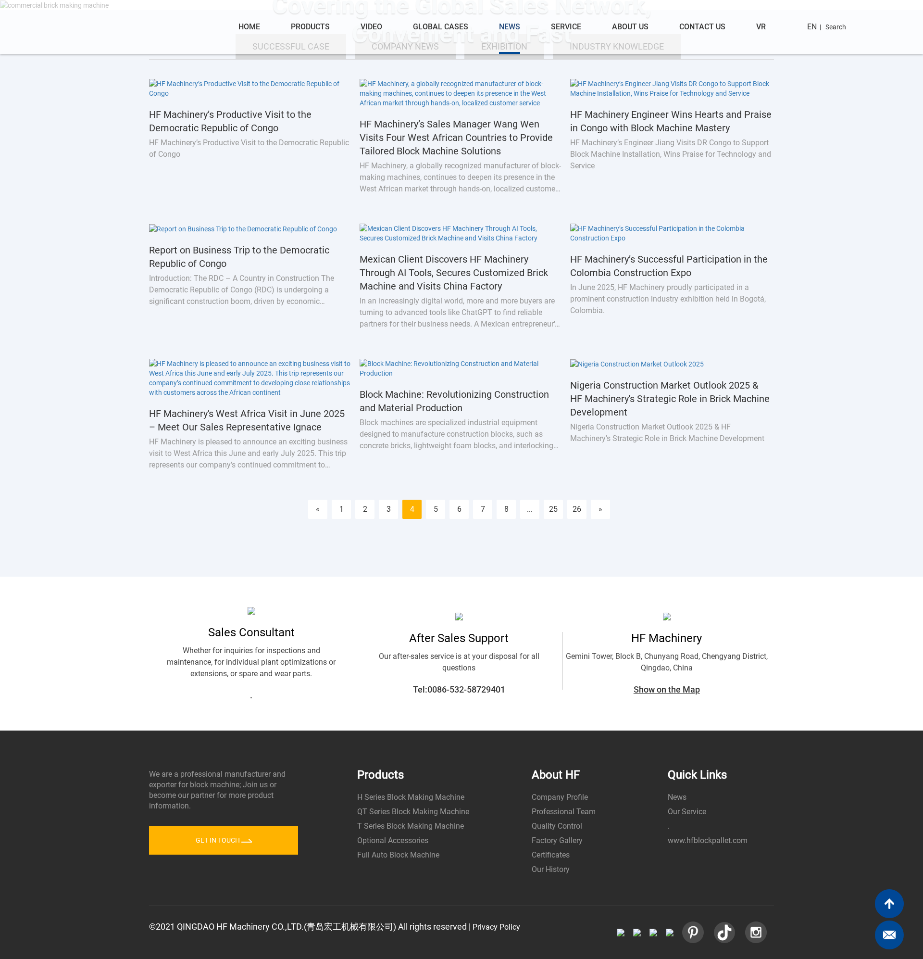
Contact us (702, 26)
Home (249, 26)
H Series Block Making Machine (410, 797)
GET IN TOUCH (218, 840)
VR (761, 26)
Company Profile (560, 797)
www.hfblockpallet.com (708, 840)
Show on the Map (667, 689)
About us (630, 26)
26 (577, 509)
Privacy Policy (496, 927)
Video (371, 26)
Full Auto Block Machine (398, 854)
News (509, 26)
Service (566, 26)
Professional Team (564, 811)
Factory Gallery (557, 840)
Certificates (551, 854)
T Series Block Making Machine (410, 826)
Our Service (687, 811)
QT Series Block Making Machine (413, 811)
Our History (551, 869)
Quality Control (557, 826)
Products (310, 26)
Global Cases (440, 26)
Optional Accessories (392, 840)
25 (553, 509)
